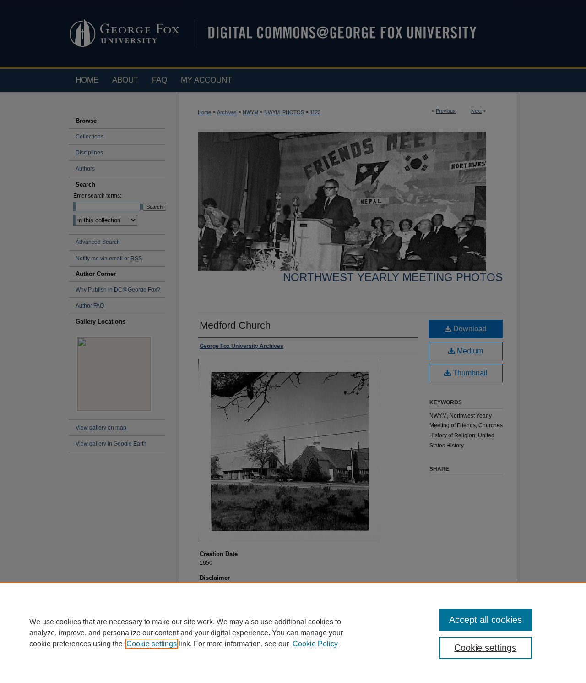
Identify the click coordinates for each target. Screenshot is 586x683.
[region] (293, 632)
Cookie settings (151, 644)
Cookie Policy (315, 644)
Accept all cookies (485, 620)
